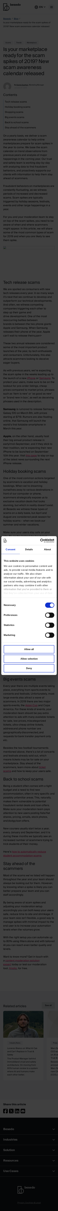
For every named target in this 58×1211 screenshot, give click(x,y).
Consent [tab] (10, 549)
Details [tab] (29, 549)
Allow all (29, 649)
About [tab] (47, 549)
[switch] (49, 615)
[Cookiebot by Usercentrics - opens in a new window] (41, 541)
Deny (29, 668)
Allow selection (29, 658)
